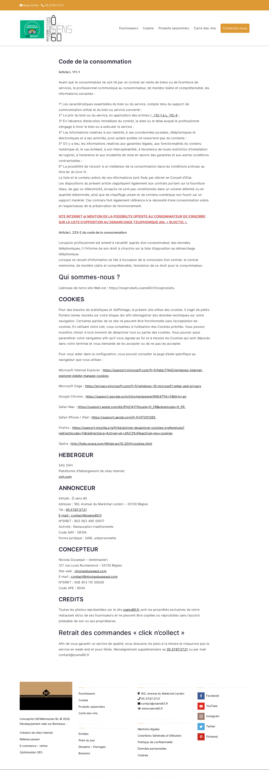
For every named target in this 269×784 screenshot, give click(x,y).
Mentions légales (149, 729)
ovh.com (65, 477)
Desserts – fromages (92, 746)
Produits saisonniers (174, 28)
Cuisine (148, 28)
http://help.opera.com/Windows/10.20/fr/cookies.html (111, 444)
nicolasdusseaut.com (90, 571)
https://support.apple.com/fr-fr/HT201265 (124, 417)
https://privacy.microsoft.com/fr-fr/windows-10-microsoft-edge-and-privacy (143, 386)
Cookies (143, 755)
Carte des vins (205, 28)
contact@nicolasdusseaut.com (93, 577)
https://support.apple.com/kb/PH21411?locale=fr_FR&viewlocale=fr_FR (132, 407)
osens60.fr (131, 610)
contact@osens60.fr (154, 703)
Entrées (83, 733)
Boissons (84, 753)
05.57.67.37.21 (54, 5)
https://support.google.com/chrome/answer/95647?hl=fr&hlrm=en (136, 396)
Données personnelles (152, 748)
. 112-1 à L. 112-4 (164, 115)
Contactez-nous (235, 28)
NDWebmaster (45, 718)
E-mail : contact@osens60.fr (80, 515)
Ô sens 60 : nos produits (128, 776)
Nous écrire (30, 5)
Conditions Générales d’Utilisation (159, 735)
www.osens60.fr (152, 708)
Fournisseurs (128, 28)
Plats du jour (87, 740)
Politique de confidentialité (155, 742)
